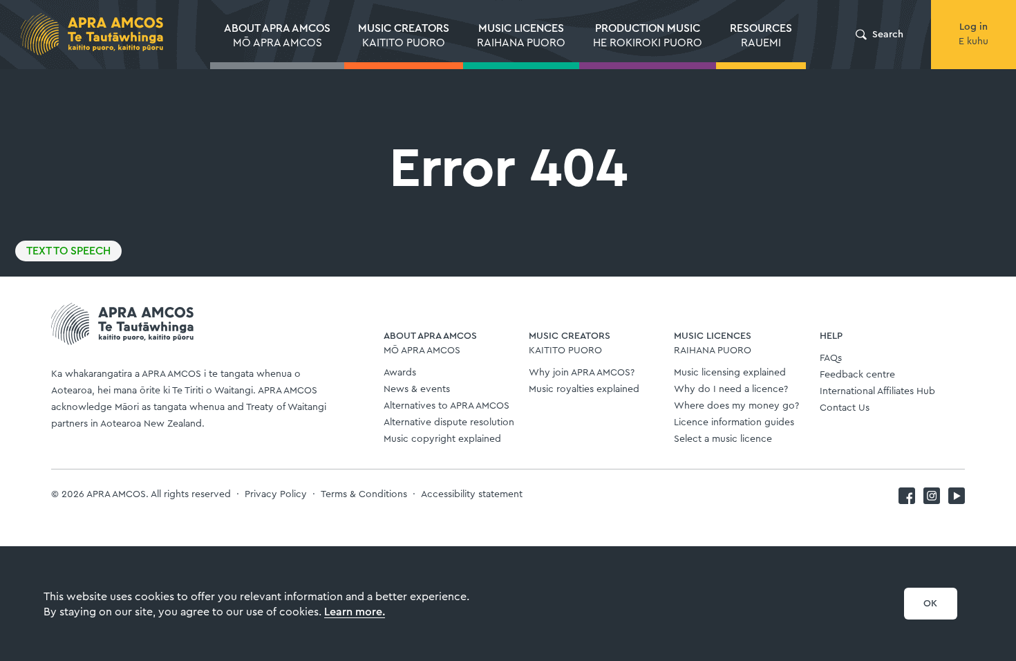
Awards (400, 373)
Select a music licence (723, 439)
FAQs (831, 358)
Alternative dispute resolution (449, 422)
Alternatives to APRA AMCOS (446, 406)
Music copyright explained (442, 439)
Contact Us (844, 408)
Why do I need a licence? (731, 389)
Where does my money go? (736, 406)
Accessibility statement (472, 494)
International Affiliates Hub (877, 391)
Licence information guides (734, 422)
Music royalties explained (584, 389)
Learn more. (354, 611)
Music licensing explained (730, 373)
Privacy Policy (276, 494)
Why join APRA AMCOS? (581, 373)
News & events (417, 389)
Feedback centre (857, 375)
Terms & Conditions (364, 494)
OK (930, 603)
